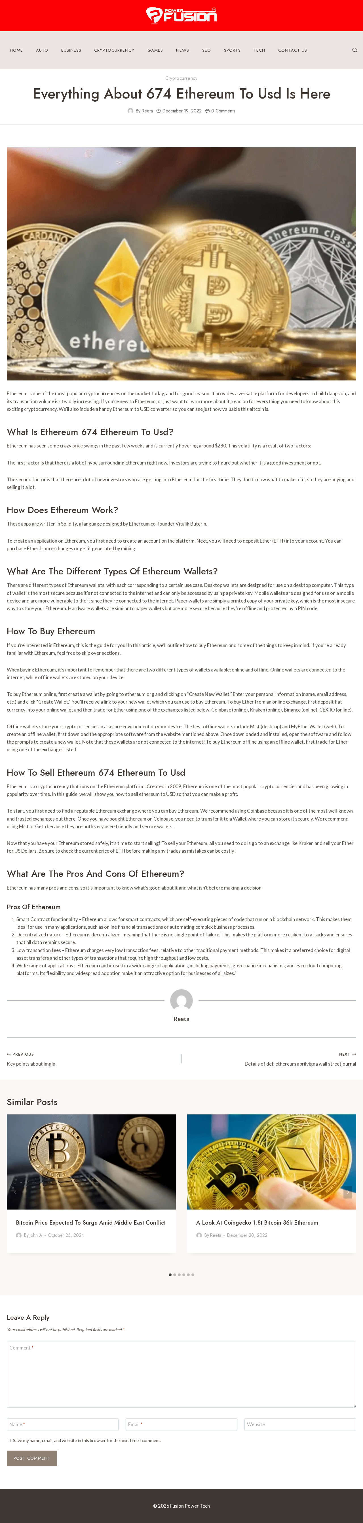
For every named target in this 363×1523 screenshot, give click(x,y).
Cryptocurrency (114, 50)
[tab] (170, 1274)
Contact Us (292, 50)
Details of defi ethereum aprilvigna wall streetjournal (300, 1059)
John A (35, 1235)
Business (71, 50)
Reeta (147, 111)
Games (155, 50)
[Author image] (130, 111)
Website (256, 1424)
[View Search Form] (355, 50)
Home (16, 50)
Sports (232, 50)
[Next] (347, 1192)
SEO (206, 50)
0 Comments (223, 111)
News (182, 50)
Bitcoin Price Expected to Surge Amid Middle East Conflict (91, 1223)
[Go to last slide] (15, 1192)
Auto (42, 50)
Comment (21, 1348)
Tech (259, 50)
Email (135, 1424)
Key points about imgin (31, 1059)
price (77, 446)
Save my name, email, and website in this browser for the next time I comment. (87, 1440)
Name (17, 1424)
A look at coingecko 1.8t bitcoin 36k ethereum (257, 1223)
